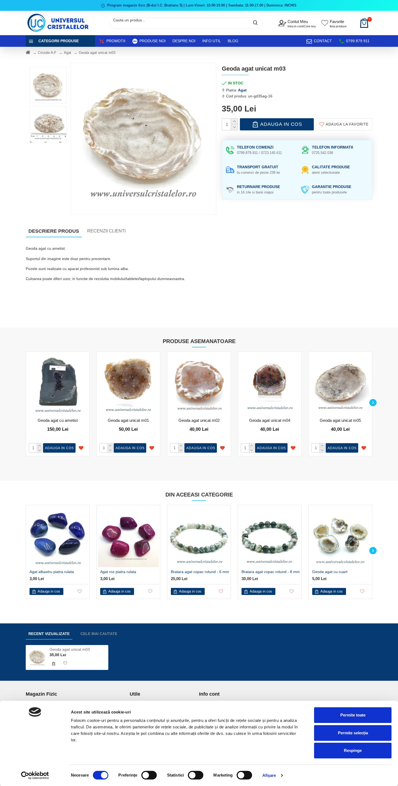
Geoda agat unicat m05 (340, 420)
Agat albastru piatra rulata (52, 572)
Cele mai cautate (98, 634)
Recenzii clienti (106, 231)
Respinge (353, 750)
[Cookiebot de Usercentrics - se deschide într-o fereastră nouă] (35, 775)
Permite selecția (353, 733)
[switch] (149, 775)
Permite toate (353, 715)
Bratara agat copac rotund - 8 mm (271, 572)
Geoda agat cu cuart (329, 572)
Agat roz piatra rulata (118, 572)
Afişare (269, 775)
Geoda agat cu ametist (58, 420)
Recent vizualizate (49, 634)
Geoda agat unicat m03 (70, 649)
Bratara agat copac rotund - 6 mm (200, 572)
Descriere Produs (53, 231)
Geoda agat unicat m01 (128, 420)
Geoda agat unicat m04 (269, 420)
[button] (25, 402)
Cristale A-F (47, 53)
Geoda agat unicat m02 (199, 420)
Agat (67, 53)
